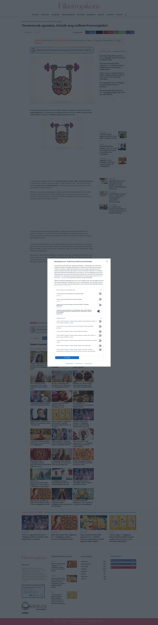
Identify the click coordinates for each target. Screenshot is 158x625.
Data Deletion (69, 363)
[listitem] (79, 290)
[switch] (99, 293)
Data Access (79, 363)
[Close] (107, 261)
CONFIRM (67, 357)
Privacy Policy (88, 363)
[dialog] (79, 312)
